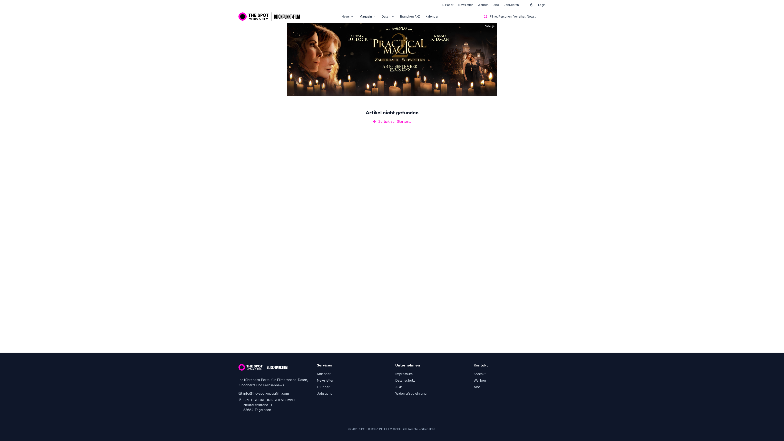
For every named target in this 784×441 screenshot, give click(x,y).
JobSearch (511, 5)
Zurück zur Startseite (394, 121)
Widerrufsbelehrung (411, 393)
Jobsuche (324, 393)
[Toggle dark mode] (532, 5)
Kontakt (480, 374)
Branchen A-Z (410, 16)
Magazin (366, 16)
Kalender (431, 16)
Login (542, 5)
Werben (483, 5)
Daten (386, 16)
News (346, 16)
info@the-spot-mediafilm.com (266, 393)
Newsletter (465, 5)
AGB (398, 387)
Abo (496, 5)
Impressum (404, 374)
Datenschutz (405, 380)
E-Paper (447, 5)
